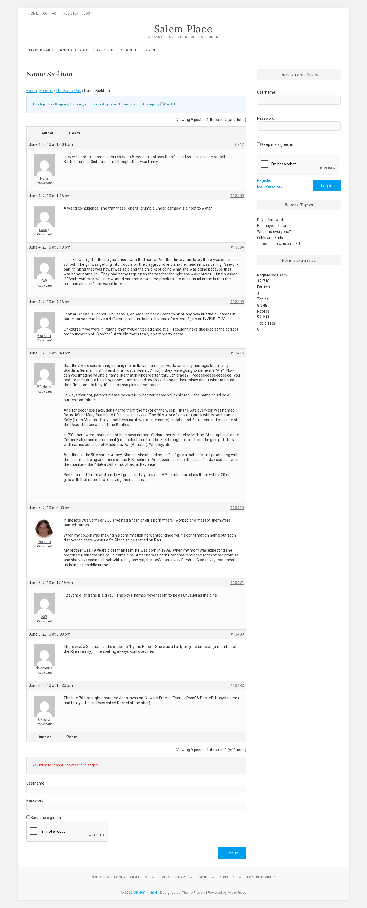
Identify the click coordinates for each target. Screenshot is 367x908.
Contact (50, 13)
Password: (35, 800)
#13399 (237, 302)
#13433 (237, 685)
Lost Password (270, 186)
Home (33, 13)
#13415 (237, 353)
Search (128, 50)
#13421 (237, 583)
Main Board (41, 50)
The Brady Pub (68, 90)
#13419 (237, 508)
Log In (89, 13)
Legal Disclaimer (260, 877)
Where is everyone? (274, 231)
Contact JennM (171, 877)
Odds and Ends (270, 238)
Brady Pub (104, 50)
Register (71, 13)
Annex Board (73, 50)
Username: (35, 783)
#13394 (237, 247)
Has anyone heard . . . (275, 226)
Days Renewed (270, 220)
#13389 (237, 196)
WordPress (237, 893)
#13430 (237, 634)
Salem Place (183, 29)
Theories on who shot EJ (278, 244)
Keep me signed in (46, 817)
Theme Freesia (194, 893)
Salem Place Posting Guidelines (119, 877)
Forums (46, 90)
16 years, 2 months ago (136, 104)
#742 (239, 144)
